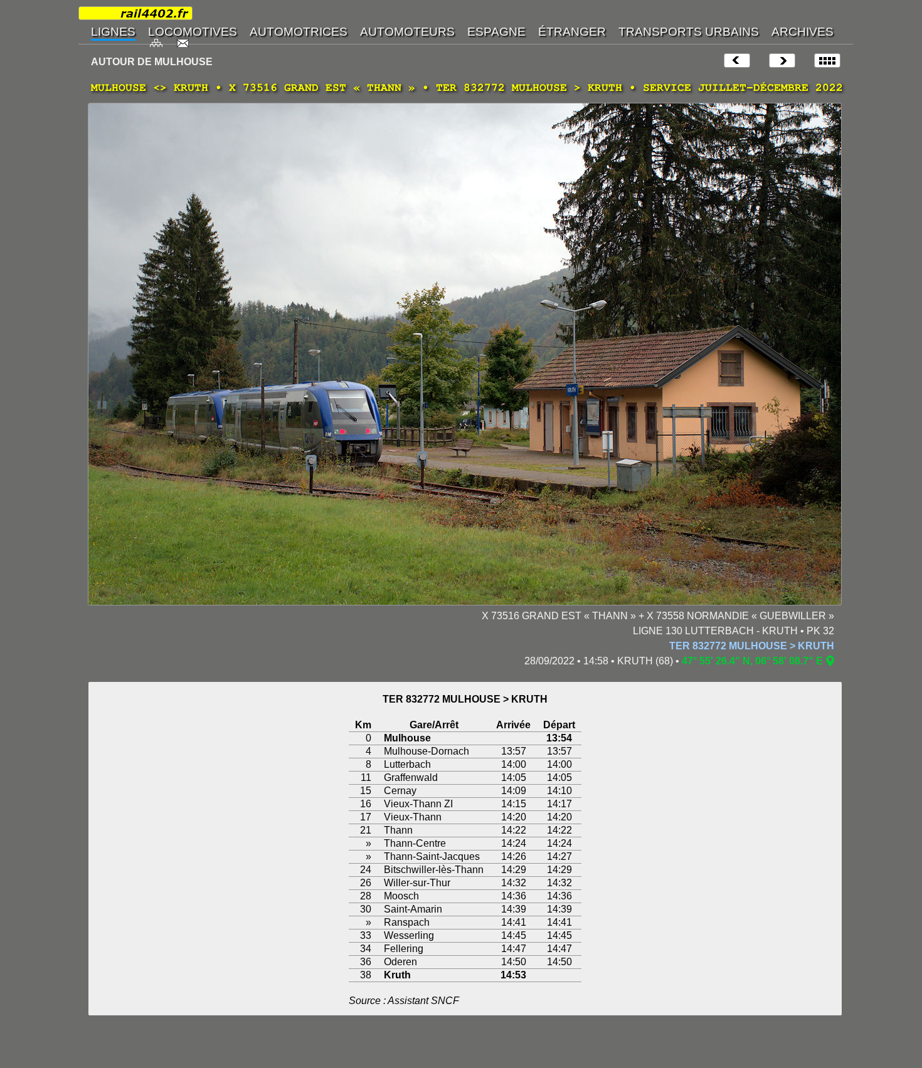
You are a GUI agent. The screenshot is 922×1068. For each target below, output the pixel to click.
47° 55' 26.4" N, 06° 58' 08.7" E (752, 661)
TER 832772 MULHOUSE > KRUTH (751, 646)
